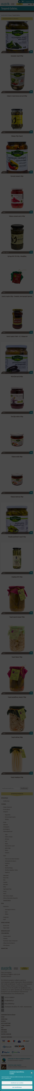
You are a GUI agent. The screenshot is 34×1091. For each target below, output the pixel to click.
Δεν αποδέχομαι (17, 1087)
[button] (31, 1073)
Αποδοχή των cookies (17, 1083)
